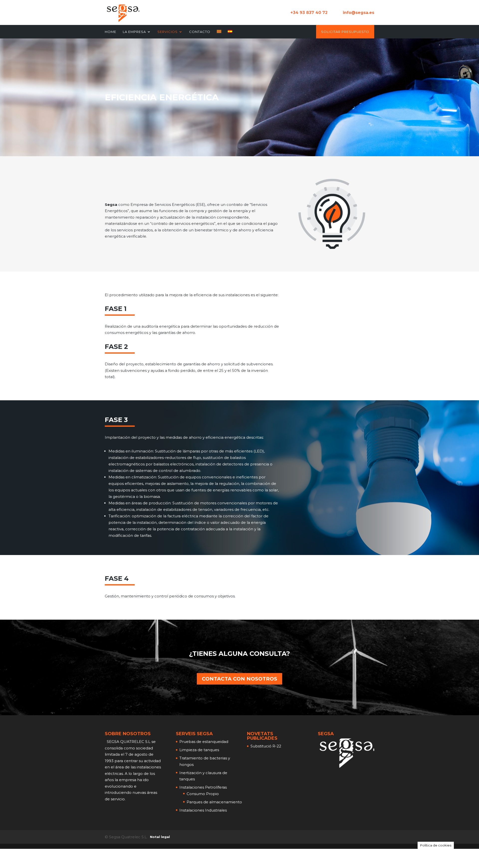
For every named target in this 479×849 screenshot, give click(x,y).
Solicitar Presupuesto (345, 32)
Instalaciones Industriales (203, 810)
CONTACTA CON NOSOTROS (239, 679)
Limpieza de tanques (199, 749)
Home (110, 32)
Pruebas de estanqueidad (203, 741)
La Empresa (134, 32)
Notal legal (160, 837)
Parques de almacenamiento (214, 802)
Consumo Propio (203, 793)
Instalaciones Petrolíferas (203, 787)
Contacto (199, 32)
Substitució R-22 (265, 746)
